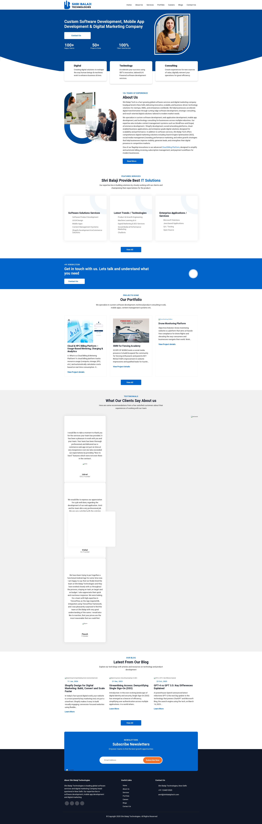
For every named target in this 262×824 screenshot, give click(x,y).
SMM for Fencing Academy (126, 346)
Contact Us (191, 5)
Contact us (76, 35)
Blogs (180, 5)
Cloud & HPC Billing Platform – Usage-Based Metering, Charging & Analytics (85, 349)
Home (129, 5)
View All (129, 250)
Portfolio (160, 5)
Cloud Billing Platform (171, 147)
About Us (139, 5)
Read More (135, 162)
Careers (171, 5)
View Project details (85, 372)
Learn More (85, 711)
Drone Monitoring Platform (172, 323)
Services (150, 5)
